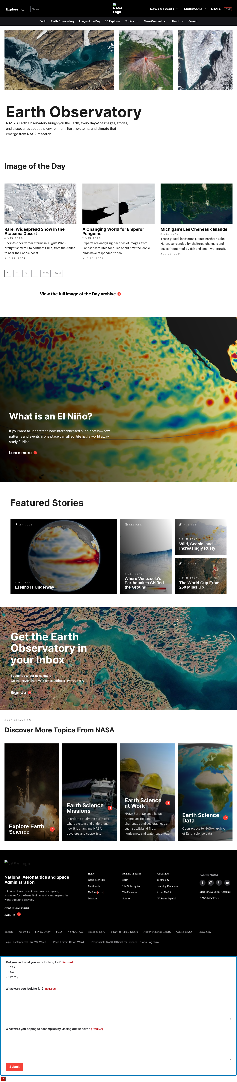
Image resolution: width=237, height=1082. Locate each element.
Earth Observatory (63, 21)
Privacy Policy (75, 680)
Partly (14, 977)
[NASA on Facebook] (203, 883)
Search (192, 21)
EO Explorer (112, 21)
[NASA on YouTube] (227, 883)
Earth (43, 21)
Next (58, 273)
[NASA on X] (219, 883)
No (12, 972)
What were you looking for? (31, 988)
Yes (12, 967)
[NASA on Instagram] (211, 883)
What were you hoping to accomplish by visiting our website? (54, 1029)
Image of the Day (89, 21)
